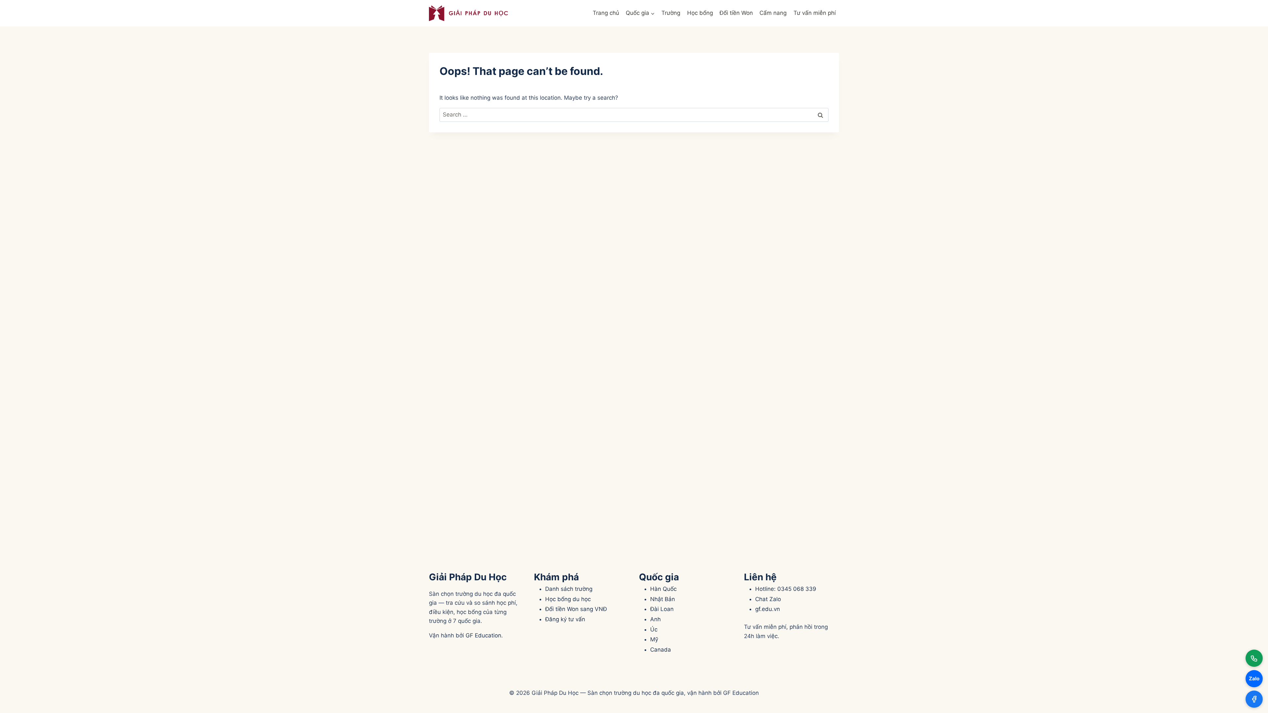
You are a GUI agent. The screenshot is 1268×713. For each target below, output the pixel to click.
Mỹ (654, 639)
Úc (653, 629)
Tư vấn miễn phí (814, 13)
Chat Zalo (768, 599)
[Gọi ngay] (1254, 658)
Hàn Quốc (663, 589)
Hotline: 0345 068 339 (785, 589)
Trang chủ (606, 13)
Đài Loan (662, 609)
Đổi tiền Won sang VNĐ (576, 609)
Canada (660, 649)
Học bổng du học (568, 599)
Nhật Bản (662, 599)
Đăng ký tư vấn (565, 619)
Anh (655, 619)
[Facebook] (1254, 699)
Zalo (1254, 678)
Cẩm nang (773, 13)
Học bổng (700, 13)
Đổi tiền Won (736, 13)
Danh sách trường (568, 589)
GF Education (483, 635)
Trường (670, 13)
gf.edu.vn (767, 609)
